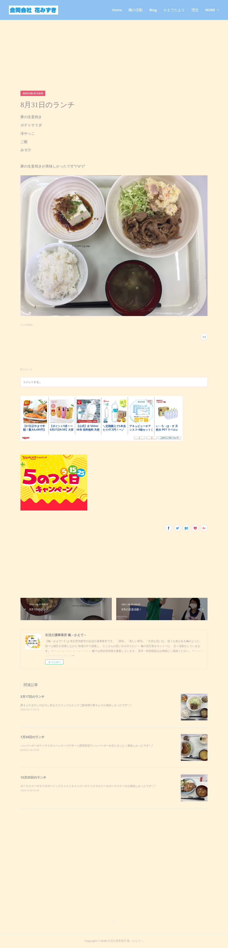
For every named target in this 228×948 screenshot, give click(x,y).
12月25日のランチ (33, 777)
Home (117, 10)
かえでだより (174, 10)
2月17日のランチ (32, 696)
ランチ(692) (26, 324)
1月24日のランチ (32, 737)
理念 (195, 10)
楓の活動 (135, 10)
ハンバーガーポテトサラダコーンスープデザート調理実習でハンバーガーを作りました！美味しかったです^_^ (86, 745)
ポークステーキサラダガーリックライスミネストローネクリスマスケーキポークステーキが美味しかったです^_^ (88, 786)
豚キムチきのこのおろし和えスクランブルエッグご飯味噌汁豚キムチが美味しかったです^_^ (76, 705)
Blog (153, 10)
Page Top (114, 923)
